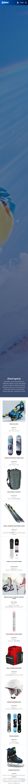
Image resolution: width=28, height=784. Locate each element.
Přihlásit (22, 2)
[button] (26, 2)
